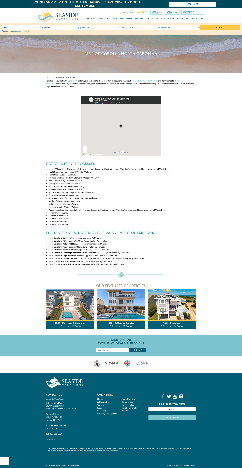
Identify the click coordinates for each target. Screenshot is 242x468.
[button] (121, 247)
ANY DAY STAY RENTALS (122, 255)
